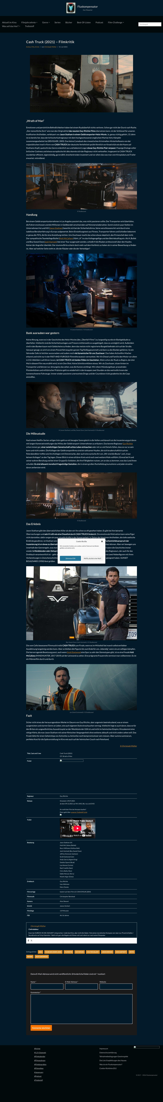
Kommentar (36, 992)
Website (103, 982)
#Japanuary (38, 1072)
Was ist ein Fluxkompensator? (110, 1064)
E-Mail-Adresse (71, 982)
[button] (102, 541)
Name (33, 982)
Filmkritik (68, 952)
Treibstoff (29, 26)
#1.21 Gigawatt (40, 1052)
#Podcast (37, 1076)
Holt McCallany (66, 238)
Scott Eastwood (74, 652)
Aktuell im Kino (9, 22)
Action (28, 47)
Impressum (103, 1048)
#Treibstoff (38, 1080)
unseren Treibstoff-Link (79, 812)
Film (33, 47)
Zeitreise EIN (70, 558)
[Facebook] (28, 941)
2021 (40, 952)
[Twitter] (31, 941)
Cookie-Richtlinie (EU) (108, 1068)
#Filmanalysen (39, 1060)
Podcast (99, 22)
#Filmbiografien (40, 1064)
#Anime (37, 1048)
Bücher (68, 22)
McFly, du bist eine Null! (92, 558)
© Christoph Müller (128, 746)
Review (29, 956)
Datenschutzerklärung (108, 1052)
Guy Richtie (128, 443)
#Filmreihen (38, 1068)
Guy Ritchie (80, 952)
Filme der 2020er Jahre (53, 952)
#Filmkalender (39, 1056)
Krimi (37, 47)
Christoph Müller (50, 47)
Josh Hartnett (51, 242)
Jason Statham (56, 228)
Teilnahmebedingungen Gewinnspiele (113, 1056)
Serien (58, 22)
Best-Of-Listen (84, 22)
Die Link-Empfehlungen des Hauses (112, 1060)
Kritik (132, 952)
